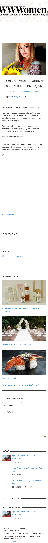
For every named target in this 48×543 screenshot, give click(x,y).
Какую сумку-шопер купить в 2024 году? (20, 384)
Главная (14, 541)
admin (37, 91)
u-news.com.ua (8, 214)
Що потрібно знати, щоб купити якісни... (26, 482)
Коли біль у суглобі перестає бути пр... (27, 469)
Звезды (17, 96)
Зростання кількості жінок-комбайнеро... (24, 457)
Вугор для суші (9, 378)
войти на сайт (17, 403)
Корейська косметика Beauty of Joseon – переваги (20, 310)
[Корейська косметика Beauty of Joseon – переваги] (24, 292)
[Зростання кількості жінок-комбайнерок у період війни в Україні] (6, 457)
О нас (6, 541)
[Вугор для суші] (24, 362)
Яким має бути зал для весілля (16, 344)
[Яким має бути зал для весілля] (24, 328)
